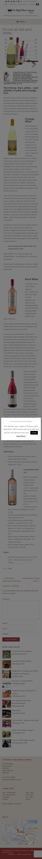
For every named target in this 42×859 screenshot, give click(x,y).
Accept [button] (34, 433)
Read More (21, 436)
